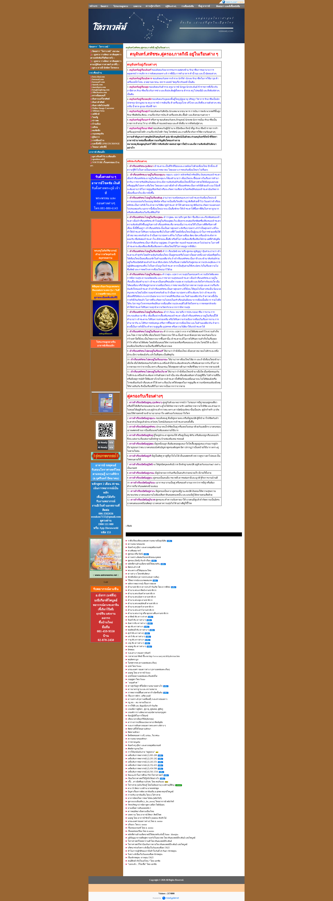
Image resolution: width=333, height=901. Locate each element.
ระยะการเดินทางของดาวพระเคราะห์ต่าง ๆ (147, 725)
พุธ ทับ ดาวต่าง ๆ (135, 626)
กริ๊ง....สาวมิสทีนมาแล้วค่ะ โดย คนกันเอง (146, 781)
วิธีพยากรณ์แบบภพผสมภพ (140, 580)
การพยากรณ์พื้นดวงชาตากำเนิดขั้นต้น (145, 692)
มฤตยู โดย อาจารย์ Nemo (139, 673)
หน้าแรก (93, 6)
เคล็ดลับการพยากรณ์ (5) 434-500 (142, 768)
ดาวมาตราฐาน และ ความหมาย (142, 689)
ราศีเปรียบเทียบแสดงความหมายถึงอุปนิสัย (147, 541)
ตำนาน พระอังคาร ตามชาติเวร (142, 597)
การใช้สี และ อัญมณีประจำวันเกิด (143, 706)
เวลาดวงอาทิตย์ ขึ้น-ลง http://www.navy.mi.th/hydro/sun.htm (154, 656)
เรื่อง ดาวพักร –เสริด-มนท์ (139, 696)
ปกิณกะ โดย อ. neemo (137, 824)
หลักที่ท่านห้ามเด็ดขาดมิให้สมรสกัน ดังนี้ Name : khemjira (153, 834)
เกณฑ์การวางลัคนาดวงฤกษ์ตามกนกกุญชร (147, 712)
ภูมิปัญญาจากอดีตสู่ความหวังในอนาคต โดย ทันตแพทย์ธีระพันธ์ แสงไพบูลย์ (161, 838)
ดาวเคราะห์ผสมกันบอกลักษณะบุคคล (144, 557)
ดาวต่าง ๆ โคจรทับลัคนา (139, 574)
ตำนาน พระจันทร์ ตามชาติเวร (141, 593)
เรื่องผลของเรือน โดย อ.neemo (141, 831)
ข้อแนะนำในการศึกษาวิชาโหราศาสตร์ (145, 775)
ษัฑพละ (131, 649)
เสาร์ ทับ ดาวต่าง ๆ (136, 636)
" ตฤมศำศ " (133, 682)
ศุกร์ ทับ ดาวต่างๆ (136, 633)
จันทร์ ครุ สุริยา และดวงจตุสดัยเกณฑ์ (144, 547)
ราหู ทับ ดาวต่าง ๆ (136, 640)
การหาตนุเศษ (134, 742)
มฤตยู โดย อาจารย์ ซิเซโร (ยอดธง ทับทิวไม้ (147, 818)
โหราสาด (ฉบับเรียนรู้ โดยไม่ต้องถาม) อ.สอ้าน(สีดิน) (151, 785)
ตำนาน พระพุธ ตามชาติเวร (140, 600)
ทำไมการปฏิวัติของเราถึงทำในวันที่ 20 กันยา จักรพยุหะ (152, 851)
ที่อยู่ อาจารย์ (204, 6)
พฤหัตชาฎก (133, 659)
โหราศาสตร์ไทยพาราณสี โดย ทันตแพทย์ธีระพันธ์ (150, 841)
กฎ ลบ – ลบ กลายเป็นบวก (139, 702)
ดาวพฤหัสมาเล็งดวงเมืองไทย (141, 811)
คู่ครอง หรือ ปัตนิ (135, 554)
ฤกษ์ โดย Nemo (134, 666)
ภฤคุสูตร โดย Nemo (136, 679)
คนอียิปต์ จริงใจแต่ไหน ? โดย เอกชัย (144, 861)
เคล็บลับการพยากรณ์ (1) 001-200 (142, 755)
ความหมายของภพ (136, 544)
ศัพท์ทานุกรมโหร (135, 748)
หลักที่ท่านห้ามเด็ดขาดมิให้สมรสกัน (144, 564)
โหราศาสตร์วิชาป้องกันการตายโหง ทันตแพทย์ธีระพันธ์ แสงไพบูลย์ (157, 844)
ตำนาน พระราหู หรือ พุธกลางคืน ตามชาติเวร (148, 613)
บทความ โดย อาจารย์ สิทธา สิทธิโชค (144, 814)
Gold (106, 582)
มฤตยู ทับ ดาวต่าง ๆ (137, 646)
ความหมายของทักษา (137, 739)
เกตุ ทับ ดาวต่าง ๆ (136, 643)
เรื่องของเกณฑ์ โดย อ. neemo (140, 828)
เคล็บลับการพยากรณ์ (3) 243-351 (142, 762)
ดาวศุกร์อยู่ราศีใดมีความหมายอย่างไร (145, 686)
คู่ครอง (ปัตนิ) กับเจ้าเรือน (139, 560)
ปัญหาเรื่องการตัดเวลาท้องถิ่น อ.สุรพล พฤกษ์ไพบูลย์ (150, 791)
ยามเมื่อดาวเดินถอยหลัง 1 (139, 808)
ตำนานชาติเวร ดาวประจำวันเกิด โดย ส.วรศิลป (149, 587)
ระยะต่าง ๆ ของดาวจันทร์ (139, 653)
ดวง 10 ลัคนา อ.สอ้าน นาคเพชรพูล (143, 788)
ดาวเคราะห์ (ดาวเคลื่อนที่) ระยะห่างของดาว (147, 699)
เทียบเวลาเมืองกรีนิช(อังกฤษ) (141, 719)
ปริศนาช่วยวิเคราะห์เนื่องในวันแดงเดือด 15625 (149, 847)
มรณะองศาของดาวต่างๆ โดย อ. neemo (145, 821)
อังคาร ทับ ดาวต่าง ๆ (137, 623)
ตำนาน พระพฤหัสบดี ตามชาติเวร (143, 603)
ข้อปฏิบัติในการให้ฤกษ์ (138, 715)
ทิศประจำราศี (134, 567)
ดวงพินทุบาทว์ (134, 550)
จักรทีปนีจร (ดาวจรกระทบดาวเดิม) (143, 577)
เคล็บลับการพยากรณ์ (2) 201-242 (142, 758)
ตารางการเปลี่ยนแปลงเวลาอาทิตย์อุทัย (145, 722)
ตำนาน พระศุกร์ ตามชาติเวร (140, 607)
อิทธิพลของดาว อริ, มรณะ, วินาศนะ (144, 735)
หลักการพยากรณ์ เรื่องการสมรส (142, 583)
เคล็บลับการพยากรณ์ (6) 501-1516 (143, 772)
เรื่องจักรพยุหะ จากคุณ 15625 (140, 857)
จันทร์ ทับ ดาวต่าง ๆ (137, 620)
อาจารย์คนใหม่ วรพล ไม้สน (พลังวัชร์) (145, 798)
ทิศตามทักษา (134, 732)
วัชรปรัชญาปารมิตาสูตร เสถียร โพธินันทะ (146, 805)
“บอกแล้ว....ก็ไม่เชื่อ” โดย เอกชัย (142, 864)
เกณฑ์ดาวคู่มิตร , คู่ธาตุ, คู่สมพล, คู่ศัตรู (145, 709)
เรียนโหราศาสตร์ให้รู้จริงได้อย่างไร (143, 778)
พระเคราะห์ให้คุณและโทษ (139, 570)
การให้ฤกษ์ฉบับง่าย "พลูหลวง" (141, 752)
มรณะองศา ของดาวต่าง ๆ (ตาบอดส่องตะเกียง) (149, 669)
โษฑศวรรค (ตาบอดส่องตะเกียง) (142, 663)
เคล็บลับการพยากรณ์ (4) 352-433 (142, 765)
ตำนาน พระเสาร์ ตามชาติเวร (141, 610)
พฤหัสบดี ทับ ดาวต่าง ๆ (138, 630)
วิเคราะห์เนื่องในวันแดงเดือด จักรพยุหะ (145, 854)
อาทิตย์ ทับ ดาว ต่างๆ (137, 616)
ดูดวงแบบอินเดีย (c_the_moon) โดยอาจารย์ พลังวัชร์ (151, 801)
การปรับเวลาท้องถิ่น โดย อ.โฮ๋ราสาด (144, 795)
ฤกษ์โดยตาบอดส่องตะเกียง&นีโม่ (142, 676)
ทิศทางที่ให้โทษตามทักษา (139, 729)
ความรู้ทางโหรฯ (153, 6)
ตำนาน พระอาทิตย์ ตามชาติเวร (142, 590)
